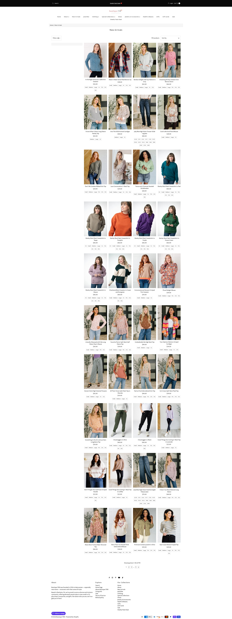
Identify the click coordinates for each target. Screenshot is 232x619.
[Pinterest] (115, 578)
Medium (91, 87)
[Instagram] (112, 578)
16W (150, 142)
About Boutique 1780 (101, 589)
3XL (96, 90)
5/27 (146, 139)
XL (99, 87)
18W (154, 142)
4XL (172, 195)
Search (97, 585)
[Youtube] (119, 578)
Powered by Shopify (72, 617)
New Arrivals (76, 17)
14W (147, 142)
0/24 (135, 139)
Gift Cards (166, 17)
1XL (102, 87)
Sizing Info (98, 591)
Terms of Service (100, 595)
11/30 (135, 142)
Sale (173, 17)
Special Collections (108, 17)
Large (95, 87)
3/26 (143, 139)
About (66, 17)
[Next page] (138, 567)
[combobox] (72, 3)
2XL (105, 87)
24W (148, 145)
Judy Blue (86, 17)
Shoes (120, 17)
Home (59, 17)
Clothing (95, 17)
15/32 (143, 142)
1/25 (139, 139)
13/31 (139, 142)
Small (86, 87)
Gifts (158, 17)
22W (144, 145)
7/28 (150, 139)
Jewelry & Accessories (132, 17)
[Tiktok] (122, 578)
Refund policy (99, 597)
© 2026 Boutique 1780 (58, 617)
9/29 (153, 139)
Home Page (98, 587)
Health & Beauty (148, 17)
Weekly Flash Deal (116, 19)
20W (141, 145)
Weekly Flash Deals (115, 3)
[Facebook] (109, 578)
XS (159, 192)
